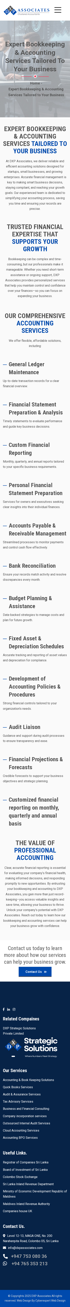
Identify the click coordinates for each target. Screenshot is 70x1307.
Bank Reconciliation (32, 565)
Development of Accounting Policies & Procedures (35, 686)
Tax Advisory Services (18, 1101)
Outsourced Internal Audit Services (26, 1123)
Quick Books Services (18, 1087)
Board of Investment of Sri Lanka (25, 1170)
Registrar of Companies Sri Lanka (25, 1162)
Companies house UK (17, 1211)
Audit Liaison (24, 727)
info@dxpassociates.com (25, 1248)
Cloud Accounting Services (21, 1130)
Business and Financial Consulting (26, 1109)
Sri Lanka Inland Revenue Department (28, 1184)
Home (35, 83)
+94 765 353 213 (29, 1263)
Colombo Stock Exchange (20, 1177)
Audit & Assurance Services (22, 1094)
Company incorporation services (25, 1116)
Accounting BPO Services (20, 1138)
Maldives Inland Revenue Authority (26, 1204)
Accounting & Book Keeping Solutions (28, 1080)
